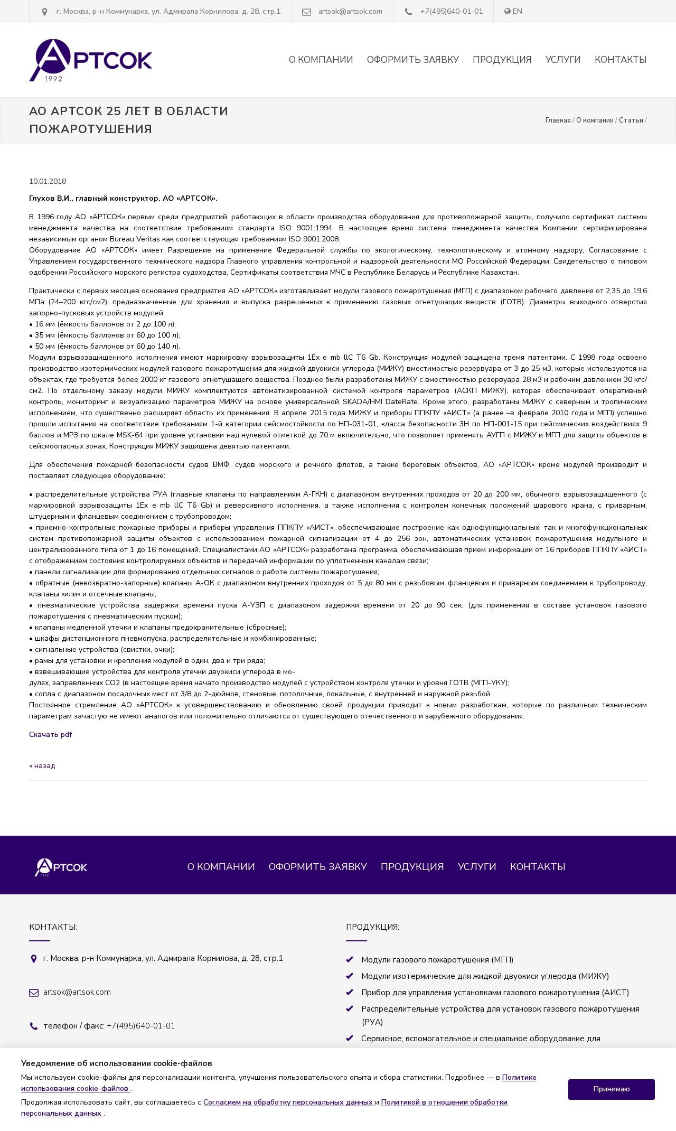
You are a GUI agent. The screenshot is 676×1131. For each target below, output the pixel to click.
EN (517, 11)
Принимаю (612, 1089)
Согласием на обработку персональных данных (289, 1102)
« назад (42, 766)
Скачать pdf (50, 735)
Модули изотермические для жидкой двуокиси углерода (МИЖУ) (485, 976)
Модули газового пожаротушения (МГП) (437, 960)
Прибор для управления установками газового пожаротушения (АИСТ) (495, 992)
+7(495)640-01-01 (451, 11)
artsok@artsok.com (350, 11)
